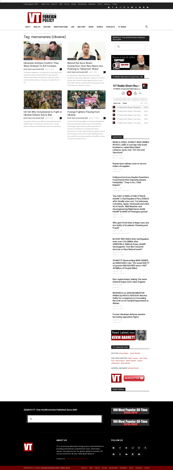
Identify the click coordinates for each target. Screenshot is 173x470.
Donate (73, 4)
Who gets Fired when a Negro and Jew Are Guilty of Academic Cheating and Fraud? (131, 225)
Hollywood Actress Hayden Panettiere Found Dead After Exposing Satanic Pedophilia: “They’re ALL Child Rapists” (131, 181)
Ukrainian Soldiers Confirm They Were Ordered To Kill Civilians (41, 64)
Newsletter (92, 4)
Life (72, 27)
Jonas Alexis (123, 353)
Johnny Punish (133, 368)
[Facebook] (112, 7)
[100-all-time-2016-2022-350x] (130, 425)
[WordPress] (143, 7)
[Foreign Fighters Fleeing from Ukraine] (86, 99)
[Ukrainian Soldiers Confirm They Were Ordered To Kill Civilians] (43, 50)
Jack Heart (143, 358)
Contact (114, 4)
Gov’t (27, 27)
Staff (60, 4)
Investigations (61, 27)
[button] (146, 27)
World (100, 27)
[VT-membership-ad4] (130, 69)
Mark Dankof (131, 361)
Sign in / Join (46, 4)
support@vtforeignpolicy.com (77, 459)
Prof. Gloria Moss (118, 361)
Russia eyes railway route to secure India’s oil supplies (129, 164)
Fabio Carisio (133, 358)
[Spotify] (132, 7)
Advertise (107, 4)
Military (81, 27)
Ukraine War (28, 59)
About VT (54, 4)
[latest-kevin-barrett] (129, 340)
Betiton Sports (65, 468)
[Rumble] (124, 7)
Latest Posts (117, 137)
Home (26, 33)
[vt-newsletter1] (129, 382)
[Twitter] (136, 7)
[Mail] (116, 7)
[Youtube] (147, 7)
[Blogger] (109, 7)
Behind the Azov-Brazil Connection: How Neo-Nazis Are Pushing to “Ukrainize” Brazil (85, 66)
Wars (91, 27)
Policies (66, 4)
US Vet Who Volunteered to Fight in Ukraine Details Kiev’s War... (43, 113)
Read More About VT (86, 454)
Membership (82, 4)
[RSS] (128, 7)
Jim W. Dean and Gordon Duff (34, 69)
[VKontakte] (140, 7)
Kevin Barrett (135, 353)
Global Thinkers (118, 389)
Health (37, 27)
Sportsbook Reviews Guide (50, 468)
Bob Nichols (125, 363)
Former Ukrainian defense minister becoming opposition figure (129, 315)
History (47, 27)
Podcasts (110, 27)
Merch (100, 4)
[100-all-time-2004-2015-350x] (130, 414)
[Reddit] (120, 7)
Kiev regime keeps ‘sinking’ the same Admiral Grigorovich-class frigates (130, 280)
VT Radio (122, 27)
